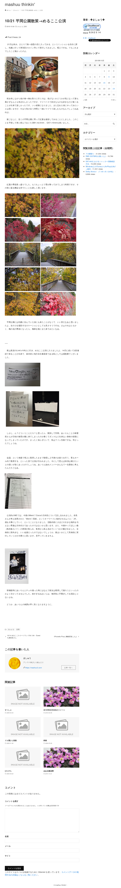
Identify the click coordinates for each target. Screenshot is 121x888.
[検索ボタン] (113, 123)
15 (104, 83)
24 (114, 89)
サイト (8, 855)
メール (8, 846)
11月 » (113, 100)
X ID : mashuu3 (89, 38)
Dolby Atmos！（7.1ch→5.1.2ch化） (100, 171)
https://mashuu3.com (33, 667)
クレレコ (20, 26)
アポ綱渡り (90, 153)
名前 (7, 836)
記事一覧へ (68, 667)
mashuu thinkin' (20, 4)
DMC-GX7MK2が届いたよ (96, 156)
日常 (25, 26)
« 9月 (85, 100)
